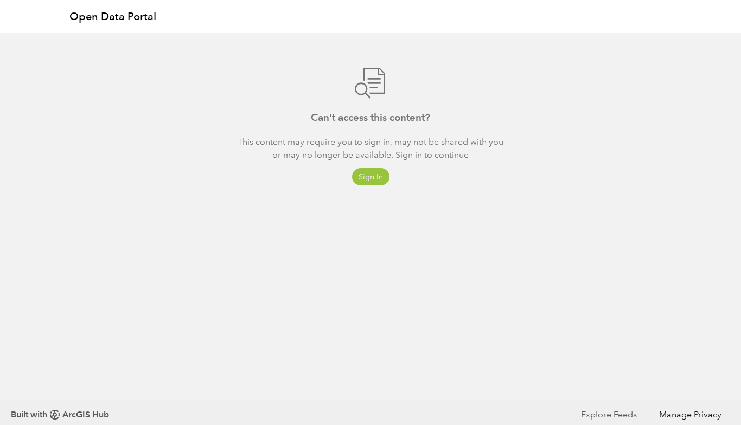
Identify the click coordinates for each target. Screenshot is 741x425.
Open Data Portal (112, 16)
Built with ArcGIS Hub (60, 414)
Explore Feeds (609, 414)
